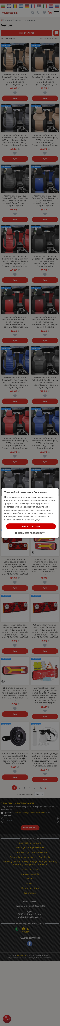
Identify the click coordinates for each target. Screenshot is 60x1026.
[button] (30, 533)
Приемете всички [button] (30, 526)
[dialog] (30, 513)
